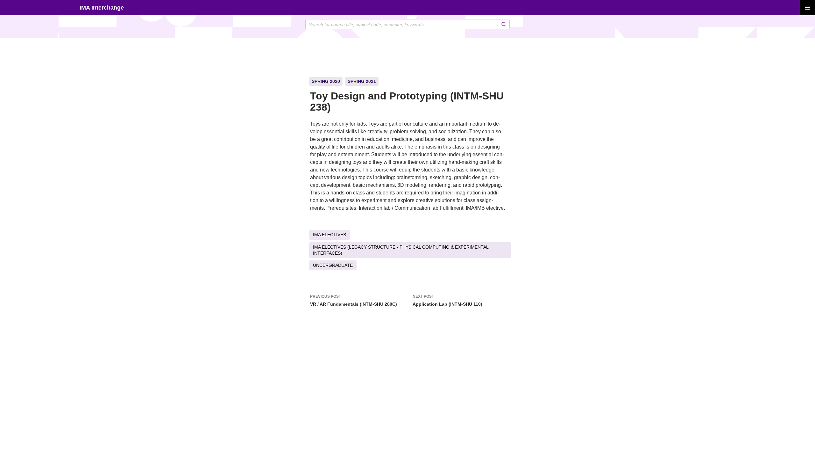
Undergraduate (333, 265)
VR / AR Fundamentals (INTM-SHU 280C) (353, 300)
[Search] (503, 24)
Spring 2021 (362, 81)
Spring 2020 (326, 81)
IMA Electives (329, 234)
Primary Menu (807, 7)
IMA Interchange (102, 7)
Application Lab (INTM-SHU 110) (447, 300)
